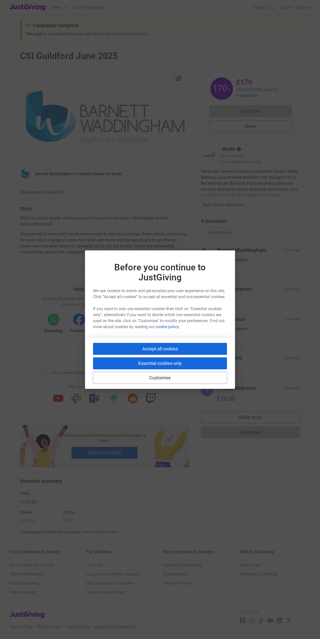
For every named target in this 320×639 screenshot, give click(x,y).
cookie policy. (168, 326)
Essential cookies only (160, 363)
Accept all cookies (160, 348)
